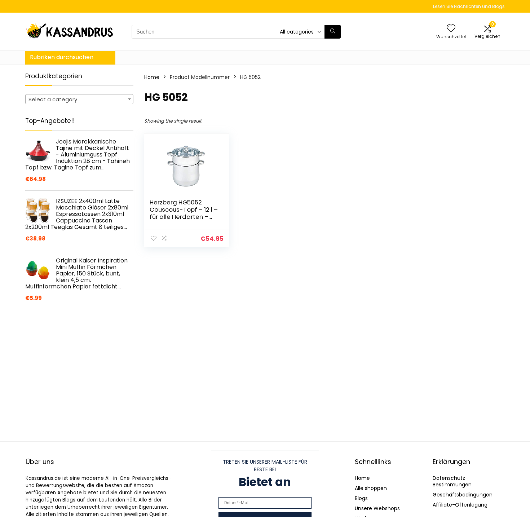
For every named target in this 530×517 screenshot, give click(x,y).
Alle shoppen (371, 488)
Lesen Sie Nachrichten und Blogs (469, 6)
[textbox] (79, 99)
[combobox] (79, 99)
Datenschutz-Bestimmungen (452, 481)
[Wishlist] (451, 29)
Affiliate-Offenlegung (460, 504)
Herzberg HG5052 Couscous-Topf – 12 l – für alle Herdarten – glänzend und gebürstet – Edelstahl (184, 216)
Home (151, 77)
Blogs (361, 498)
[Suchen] (332, 32)
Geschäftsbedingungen (463, 494)
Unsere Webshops (377, 508)
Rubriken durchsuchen (61, 57)
